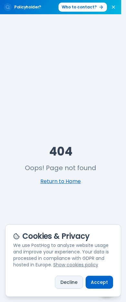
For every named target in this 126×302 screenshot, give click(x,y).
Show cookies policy (75, 264)
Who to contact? (79, 7)
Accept (99, 282)
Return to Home (60, 181)
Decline (69, 282)
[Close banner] (113, 7)
